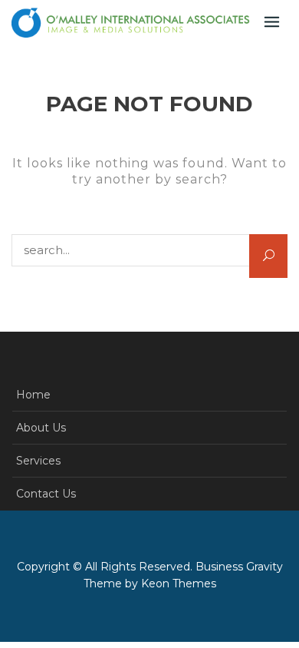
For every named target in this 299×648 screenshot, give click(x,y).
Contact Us (46, 494)
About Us (41, 428)
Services (38, 461)
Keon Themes (178, 583)
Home (33, 395)
